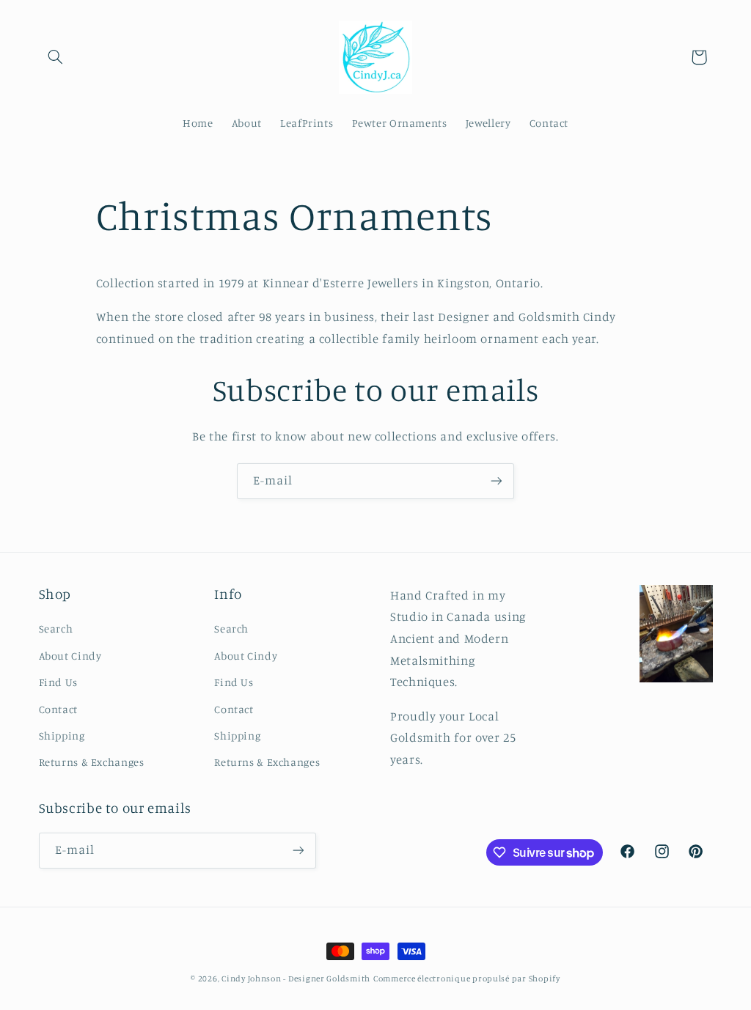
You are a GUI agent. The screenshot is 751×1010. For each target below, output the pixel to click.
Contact (58, 709)
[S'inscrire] (496, 481)
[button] (56, 57)
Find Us (58, 682)
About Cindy (70, 655)
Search (56, 628)
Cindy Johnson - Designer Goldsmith (295, 978)
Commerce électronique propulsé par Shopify (466, 978)
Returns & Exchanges (91, 762)
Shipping (62, 735)
